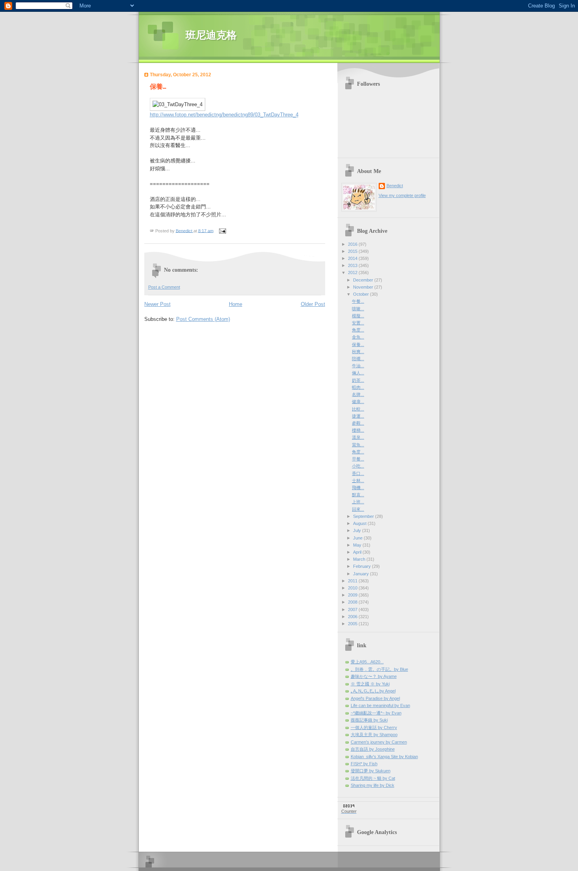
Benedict (395, 185)
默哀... (358, 494)
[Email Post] (222, 230)
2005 (353, 623)
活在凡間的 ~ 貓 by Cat (373, 778)
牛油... (358, 365)
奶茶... (358, 380)
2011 (353, 580)
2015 (353, 251)
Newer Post (157, 304)
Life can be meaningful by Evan (380, 705)
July (357, 530)
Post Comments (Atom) (203, 319)
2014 (353, 258)
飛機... (358, 487)
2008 (353, 602)
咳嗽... (358, 308)
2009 (353, 595)
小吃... (358, 466)
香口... (358, 473)
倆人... (358, 372)
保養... (358, 344)
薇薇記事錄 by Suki (369, 720)
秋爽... (358, 351)
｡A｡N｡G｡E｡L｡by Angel (373, 691)
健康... (358, 401)
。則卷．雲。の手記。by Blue (379, 669)
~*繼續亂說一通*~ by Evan (376, 713)
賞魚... (358, 444)
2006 (353, 616)
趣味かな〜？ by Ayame (374, 676)
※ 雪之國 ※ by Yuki (370, 683)
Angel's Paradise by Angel (375, 698)
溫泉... (358, 437)
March (359, 559)
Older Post (313, 304)
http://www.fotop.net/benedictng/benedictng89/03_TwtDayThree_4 (224, 115)
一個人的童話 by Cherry (374, 727)
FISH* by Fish (364, 763)
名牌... (358, 394)
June (358, 538)
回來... (358, 509)
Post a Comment (164, 287)
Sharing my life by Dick (372, 785)
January (361, 573)
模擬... (358, 315)
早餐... (358, 459)
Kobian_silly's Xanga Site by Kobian (384, 756)
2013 (353, 265)
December (363, 280)
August (360, 523)
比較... (358, 409)
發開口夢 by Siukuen (370, 770)
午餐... (358, 301)
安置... (358, 322)
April (358, 552)
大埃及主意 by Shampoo (374, 734)
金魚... (358, 337)
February (362, 566)
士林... (358, 480)
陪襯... (358, 358)
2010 (353, 588)
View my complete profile (402, 195)
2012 (353, 272)
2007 (353, 609)
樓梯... (358, 430)
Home (235, 304)
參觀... (358, 423)
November (363, 287)
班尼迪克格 (211, 35)
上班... (358, 501)
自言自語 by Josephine (373, 749)
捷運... (358, 416)
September (364, 516)
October (361, 294)
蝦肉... (358, 387)
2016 (353, 244)
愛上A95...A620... (367, 661)
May (358, 545)
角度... (358, 330)
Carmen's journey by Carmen (379, 742)
